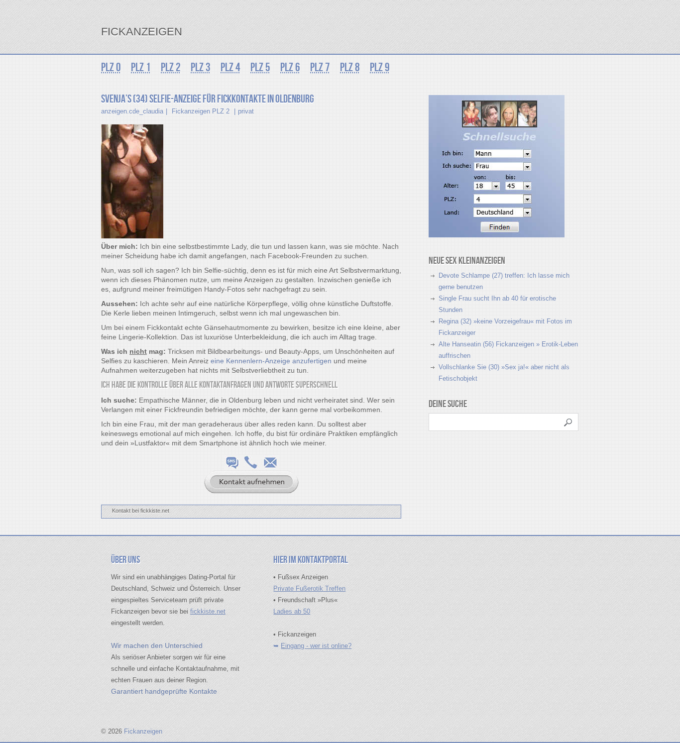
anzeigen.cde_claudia (132, 111)
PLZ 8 (350, 67)
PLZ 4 (230, 67)
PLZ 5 (260, 67)
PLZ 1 (141, 67)
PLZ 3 (201, 67)
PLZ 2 (171, 67)
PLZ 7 (320, 67)
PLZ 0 (111, 67)
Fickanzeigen (141, 31)
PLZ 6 (290, 67)
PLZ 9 (380, 67)
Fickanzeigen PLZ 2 (200, 111)
